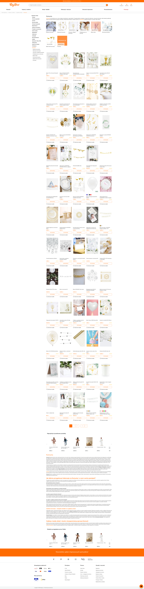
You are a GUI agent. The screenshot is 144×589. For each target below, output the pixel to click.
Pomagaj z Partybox (99, 579)
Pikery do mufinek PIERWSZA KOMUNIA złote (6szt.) (78, 197)
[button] (121, 5)
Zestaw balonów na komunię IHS (92, 258)
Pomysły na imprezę (68, 572)
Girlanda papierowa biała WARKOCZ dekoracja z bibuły (105, 413)
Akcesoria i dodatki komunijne (38, 52)
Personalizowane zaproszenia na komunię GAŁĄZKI (78, 104)
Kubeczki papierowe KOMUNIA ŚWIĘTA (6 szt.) (65, 228)
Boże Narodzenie (35, 37)
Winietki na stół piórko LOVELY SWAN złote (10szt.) (105, 104)
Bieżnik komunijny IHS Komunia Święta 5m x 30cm (105, 290)
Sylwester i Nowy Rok (36, 40)
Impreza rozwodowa (36, 27)
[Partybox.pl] (14, 6)
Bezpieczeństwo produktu (100, 581)
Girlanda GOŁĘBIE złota (77, 165)
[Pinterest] (61, 561)
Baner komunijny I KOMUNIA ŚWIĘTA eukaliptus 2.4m (105, 228)
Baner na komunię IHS (64, 289)
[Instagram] (68, 561)
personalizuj (79, 78)
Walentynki (34, 42)
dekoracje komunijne (49, 525)
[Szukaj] (107, 5)
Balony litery (35, 55)
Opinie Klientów (67, 570)
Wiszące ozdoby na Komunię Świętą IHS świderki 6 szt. (91, 104)
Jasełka (33, 39)
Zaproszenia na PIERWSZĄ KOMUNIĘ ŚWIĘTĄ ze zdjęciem (65, 166)
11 (82, 426)
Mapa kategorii (67, 579)
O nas (66, 568)
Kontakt (81, 570)
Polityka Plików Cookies (100, 577)
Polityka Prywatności (99, 576)
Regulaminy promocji (99, 570)
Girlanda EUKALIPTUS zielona (51, 289)
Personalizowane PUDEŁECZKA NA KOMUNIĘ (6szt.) (51, 197)
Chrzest (33, 20)
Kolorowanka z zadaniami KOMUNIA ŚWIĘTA (64, 259)
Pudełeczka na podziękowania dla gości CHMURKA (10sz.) (65, 383)
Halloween (34, 34)
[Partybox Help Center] (90, 561)
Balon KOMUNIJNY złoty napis (78, 289)
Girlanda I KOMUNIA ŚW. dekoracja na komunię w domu (51, 135)
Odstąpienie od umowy (100, 572)
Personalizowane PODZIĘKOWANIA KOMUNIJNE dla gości (78, 74)
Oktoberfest (34, 32)
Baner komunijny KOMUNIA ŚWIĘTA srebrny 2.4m (91, 413)
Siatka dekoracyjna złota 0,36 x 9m (79, 351)
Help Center (82, 568)
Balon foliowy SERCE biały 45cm (92, 320)
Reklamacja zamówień (84, 576)
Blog (65, 576)
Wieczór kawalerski (36, 24)
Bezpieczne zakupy (99, 574)
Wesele (33, 17)
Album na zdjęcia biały (50, 412)
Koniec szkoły (35, 30)
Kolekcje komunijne (36, 49)
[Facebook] (54, 561)
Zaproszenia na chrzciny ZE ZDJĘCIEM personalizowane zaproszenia (91, 228)
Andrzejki (34, 35)
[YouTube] (75, 561)
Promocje (34, 60)
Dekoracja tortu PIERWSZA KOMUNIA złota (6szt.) (91, 135)
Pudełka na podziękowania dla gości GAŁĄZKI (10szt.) (78, 321)
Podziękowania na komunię (38, 54)
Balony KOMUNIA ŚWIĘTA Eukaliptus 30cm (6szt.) (64, 74)
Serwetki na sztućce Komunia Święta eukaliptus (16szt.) (65, 104)
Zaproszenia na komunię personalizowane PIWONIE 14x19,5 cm (78, 136)
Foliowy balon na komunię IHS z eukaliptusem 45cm (52, 104)
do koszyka (52, 78)
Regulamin (98, 568)
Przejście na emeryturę (36, 29)
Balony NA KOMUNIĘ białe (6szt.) (52, 351)
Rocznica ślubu (35, 22)
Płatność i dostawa (83, 572)
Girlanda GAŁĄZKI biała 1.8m (105, 351)
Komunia (34, 47)
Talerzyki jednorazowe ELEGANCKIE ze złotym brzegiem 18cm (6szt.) (105, 197)
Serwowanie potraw (36, 57)
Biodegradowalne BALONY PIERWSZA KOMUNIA (91, 290)
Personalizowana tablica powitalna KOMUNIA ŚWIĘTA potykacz (52, 383)
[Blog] (83, 561)
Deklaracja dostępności (84, 577)
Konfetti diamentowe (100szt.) (51, 258)
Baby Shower (34, 25)
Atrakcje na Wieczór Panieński (70, 574)
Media (66, 577)
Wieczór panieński (35, 19)
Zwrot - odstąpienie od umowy (85, 574)
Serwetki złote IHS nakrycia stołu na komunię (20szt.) (79, 228)
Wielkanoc (34, 46)
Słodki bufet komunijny (37, 58)
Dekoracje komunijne (37, 50)
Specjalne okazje (35, 15)
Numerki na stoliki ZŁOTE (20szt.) (105, 320)
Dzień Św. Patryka (35, 44)
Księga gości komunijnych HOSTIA (52, 320)
